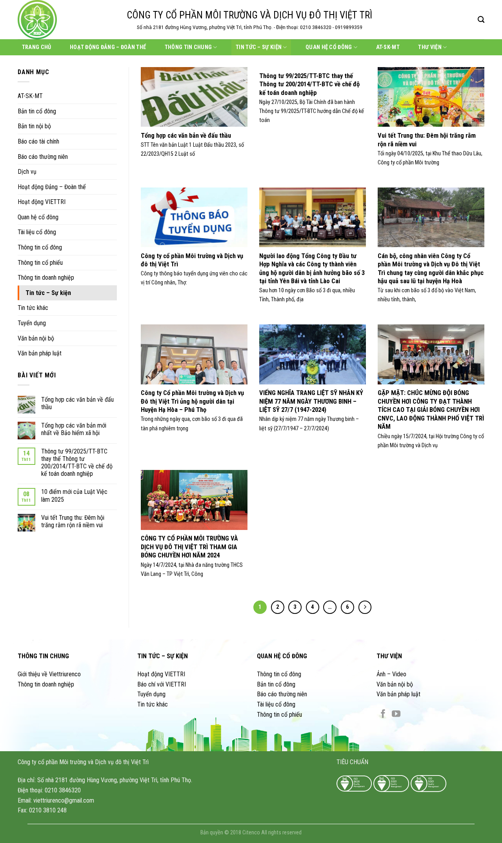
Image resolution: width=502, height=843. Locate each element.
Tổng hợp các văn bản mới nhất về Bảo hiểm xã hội (73, 429)
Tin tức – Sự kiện (259, 47)
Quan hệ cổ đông (329, 47)
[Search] (481, 20)
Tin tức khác (33, 307)
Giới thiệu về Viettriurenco (49, 674)
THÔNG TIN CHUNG (43, 656)
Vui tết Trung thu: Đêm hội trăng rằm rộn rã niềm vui (72, 521)
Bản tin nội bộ (34, 126)
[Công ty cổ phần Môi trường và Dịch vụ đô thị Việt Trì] (66, 19)
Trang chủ (36, 47)
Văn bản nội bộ (36, 338)
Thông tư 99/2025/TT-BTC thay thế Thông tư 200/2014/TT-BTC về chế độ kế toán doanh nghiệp (77, 463)
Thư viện (429, 47)
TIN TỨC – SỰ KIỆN (162, 656)
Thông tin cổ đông (40, 247)
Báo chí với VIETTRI (161, 684)
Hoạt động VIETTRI (41, 202)
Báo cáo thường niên (43, 156)
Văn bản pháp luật (40, 353)
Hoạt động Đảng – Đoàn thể (108, 47)
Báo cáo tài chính (38, 141)
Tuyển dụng (32, 323)
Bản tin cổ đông (37, 111)
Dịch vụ (27, 171)
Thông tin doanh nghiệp (46, 277)
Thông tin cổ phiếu (40, 262)
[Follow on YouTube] (396, 714)
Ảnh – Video (391, 674)
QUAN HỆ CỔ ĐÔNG (282, 656)
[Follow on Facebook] (383, 714)
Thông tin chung (188, 47)
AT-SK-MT (388, 47)
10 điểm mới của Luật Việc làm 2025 (74, 495)
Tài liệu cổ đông (37, 232)
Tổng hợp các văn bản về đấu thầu (77, 403)
